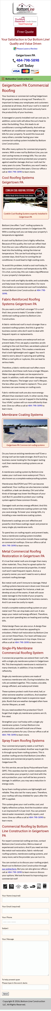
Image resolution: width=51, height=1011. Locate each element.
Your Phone (7, 917)
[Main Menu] (3, 79)
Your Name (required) (11, 895)
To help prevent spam (14, 981)
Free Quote (25, 32)
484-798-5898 (27, 60)
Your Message (8, 939)
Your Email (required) (11, 906)
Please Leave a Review (27, 48)
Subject (5, 928)
